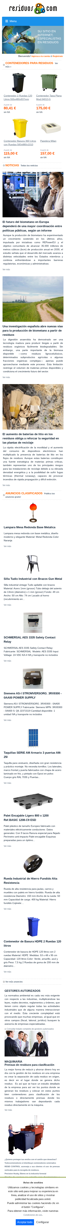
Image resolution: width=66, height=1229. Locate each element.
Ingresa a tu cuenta (40, 56)
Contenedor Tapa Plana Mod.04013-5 (49, 97)
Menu (13, 21)
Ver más (6, 269)
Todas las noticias (29, 165)
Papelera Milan (48, 141)
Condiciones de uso (33, 1215)
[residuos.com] (33, 8)
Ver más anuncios (14, 982)
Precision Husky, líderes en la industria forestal (25, 1174)
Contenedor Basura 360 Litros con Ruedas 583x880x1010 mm (20, 143)
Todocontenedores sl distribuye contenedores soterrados (30, 1163)
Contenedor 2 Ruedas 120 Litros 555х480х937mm (18, 97)
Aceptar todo (24, 1222)
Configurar (42, 1222)
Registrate (58, 56)
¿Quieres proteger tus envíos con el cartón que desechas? (31, 1159)
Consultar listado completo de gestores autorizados (30, 1029)
